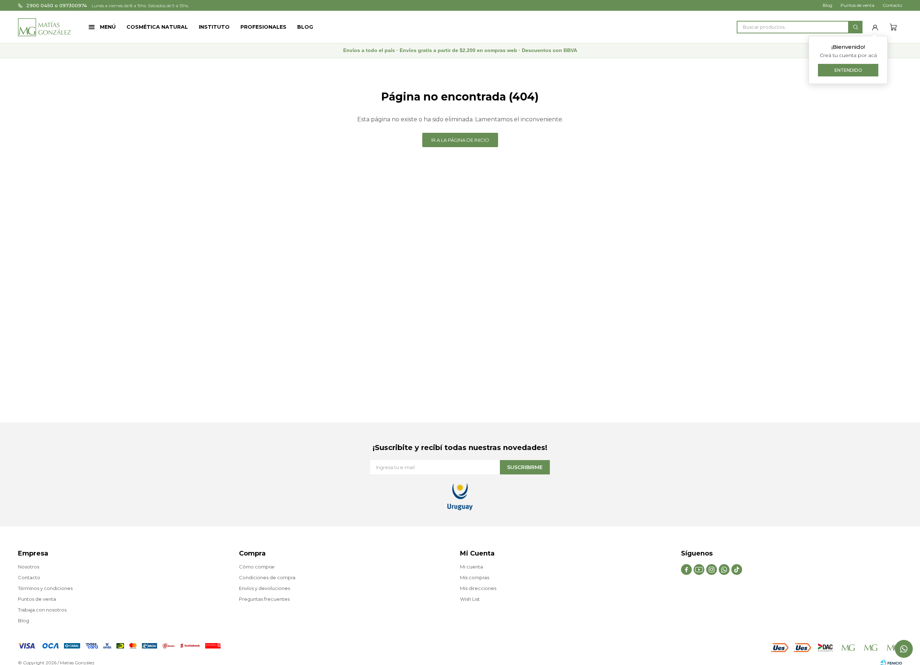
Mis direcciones (478, 588)
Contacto (892, 5)
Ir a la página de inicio (460, 140)
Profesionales (263, 27)
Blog (305, 27)
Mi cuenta (471, 567)
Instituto (214, 27)
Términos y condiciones (45, 588)
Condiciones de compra (267, 577)
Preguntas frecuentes (264, 599)
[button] (855, 27)
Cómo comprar (257, 567)
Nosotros (28, 567)
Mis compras (474, 577)
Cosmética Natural (157, 27)
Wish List (470, 599)
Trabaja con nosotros (42, 610)
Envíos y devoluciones (264, 588)
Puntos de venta (857, 5)
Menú (108, 27)
